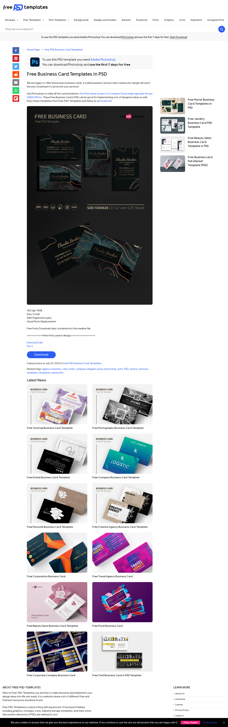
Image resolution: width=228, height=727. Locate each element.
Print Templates (57, 19)
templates (44, 372)
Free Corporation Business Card (46, 576)
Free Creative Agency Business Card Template (120, 526)
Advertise (180, 699)
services (143, 368)
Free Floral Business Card (107, 625)
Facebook (141, 19)
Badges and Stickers (105, 19)
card (64, 368)
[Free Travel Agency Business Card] (122, 553)
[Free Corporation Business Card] (57, 553)
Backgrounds (81, 19)
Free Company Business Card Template (115, 477)
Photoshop (128, 37)
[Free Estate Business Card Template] (57, 454)
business (56, 368)
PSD (126, 368)
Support (179, 715)
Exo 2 (30, 346)
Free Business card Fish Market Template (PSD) (200, 161)
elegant (91, 368)
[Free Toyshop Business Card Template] (57, 404)
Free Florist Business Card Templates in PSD (201, 103)
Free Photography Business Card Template (118, 427)
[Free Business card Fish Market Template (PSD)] (172, 163)
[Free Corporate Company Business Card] (57, 652)
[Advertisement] (188, 67)
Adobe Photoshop (103, 59)
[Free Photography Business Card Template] (122, 404)
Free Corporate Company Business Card (51, 675)
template (32, 372)
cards (71, 368)
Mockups (10, 19)
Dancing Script (35, 342)
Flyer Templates (32, 19)
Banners (126, 19)
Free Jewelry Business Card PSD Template (200, 123)
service (134, 368)
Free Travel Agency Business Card (112, 576)
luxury (100, 368)
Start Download (178, 37)
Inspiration (196, 19)
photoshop (110, 368)
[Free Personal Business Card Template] (57, 503)
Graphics (169, 19)
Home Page (33, 49)
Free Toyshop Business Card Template (50, 427)
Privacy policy (210, 722)
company (81, 368)
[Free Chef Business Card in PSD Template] (122, 652)
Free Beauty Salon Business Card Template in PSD (199, 142)
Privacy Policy (182, 710)
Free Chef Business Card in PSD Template (116, 675)
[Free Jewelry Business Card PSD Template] (172, 125)
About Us (179, 693)
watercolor (57, 372)
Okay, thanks (190, 722)
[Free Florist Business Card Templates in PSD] (172, 106)
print (120, 368)
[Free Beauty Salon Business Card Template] (57, 602)
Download (41, 355)
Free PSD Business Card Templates (64, 49)
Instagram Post (215, 19)
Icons (182, 19)
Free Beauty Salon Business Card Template (52, 625)
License (179, 704)
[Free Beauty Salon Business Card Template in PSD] (172, 144)
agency (46, 368)
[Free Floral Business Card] (122, 602)
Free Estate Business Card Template (48, 477)
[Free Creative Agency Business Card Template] (122, 503)
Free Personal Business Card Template (50, 526)
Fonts (156, 19)
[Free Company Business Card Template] (122, 454)
